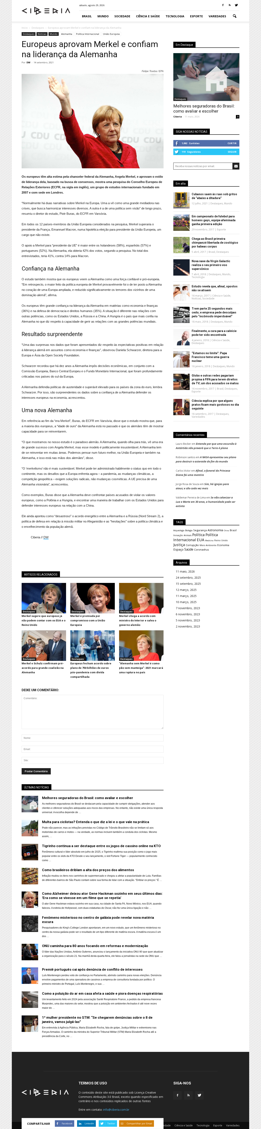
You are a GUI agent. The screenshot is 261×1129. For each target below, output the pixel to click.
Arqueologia (178, 530)
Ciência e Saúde (148, 16)
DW (28, 62)
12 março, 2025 (186, 590)
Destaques (28, 33)
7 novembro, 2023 (188, 608)
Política (198, 534)
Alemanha (66, 33)
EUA (200, 539)
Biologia (188, 530)
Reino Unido (221, 540)
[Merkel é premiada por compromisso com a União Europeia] (92, 612)
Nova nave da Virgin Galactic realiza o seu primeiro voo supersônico (211, 265)
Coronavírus (201, 549)
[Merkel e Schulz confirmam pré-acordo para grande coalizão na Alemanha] (44, 659)
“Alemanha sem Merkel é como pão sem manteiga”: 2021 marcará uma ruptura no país (141, 668)
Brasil (87, 16)
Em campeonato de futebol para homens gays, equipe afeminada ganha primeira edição (214, 220)
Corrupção (192, 545)
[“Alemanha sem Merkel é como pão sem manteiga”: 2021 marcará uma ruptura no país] (141, 659)
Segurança (200, 530)
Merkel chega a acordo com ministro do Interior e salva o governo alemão (137, 620)
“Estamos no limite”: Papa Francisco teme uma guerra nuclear (210, 357)
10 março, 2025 (186, 602)
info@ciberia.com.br (116, 1109)
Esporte (196, 16)
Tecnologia (175, 16)
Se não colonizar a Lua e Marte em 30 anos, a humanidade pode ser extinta (205, 502)
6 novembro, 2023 (188, 614)
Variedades (217, 16)
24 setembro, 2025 (188, 577)
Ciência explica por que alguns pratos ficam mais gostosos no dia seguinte (215, 404)
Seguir (232, 151)
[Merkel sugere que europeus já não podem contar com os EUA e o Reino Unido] (44, 612)
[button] (234, 16)
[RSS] (230, 5)
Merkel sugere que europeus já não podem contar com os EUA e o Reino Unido (43, 620)
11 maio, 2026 (185, 571)
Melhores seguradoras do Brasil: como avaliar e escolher (203, 109)
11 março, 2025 (186, 596)
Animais (187, 535)
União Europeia (111, 33)
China (226, 530)
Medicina (209, 540)
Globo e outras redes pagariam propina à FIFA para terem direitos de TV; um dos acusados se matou (215, 379)
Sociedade (122, 16)
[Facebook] (223, 5)
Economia (223, 545)
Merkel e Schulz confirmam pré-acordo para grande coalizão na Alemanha (43, 668)
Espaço (178, 549)
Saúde (188, 549)
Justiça (179, 544)
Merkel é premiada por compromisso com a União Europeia (87, 620)
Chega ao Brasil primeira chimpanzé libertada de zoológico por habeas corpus (215, 242)
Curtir (232, 143)
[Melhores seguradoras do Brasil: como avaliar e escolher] (206, 77)
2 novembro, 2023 (188, 626)
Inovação (178, 535)
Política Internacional (87, 33)
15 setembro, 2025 (188, 584)
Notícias (42, 33)
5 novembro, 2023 (188, 620)
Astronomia (215, 530)
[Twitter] (236, 5)
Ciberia (177, 116)
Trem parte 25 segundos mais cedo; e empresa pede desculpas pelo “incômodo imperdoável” (214, 312)
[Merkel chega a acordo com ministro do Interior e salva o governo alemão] (141, 612)
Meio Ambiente (208, 545)
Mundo (103, 16)
